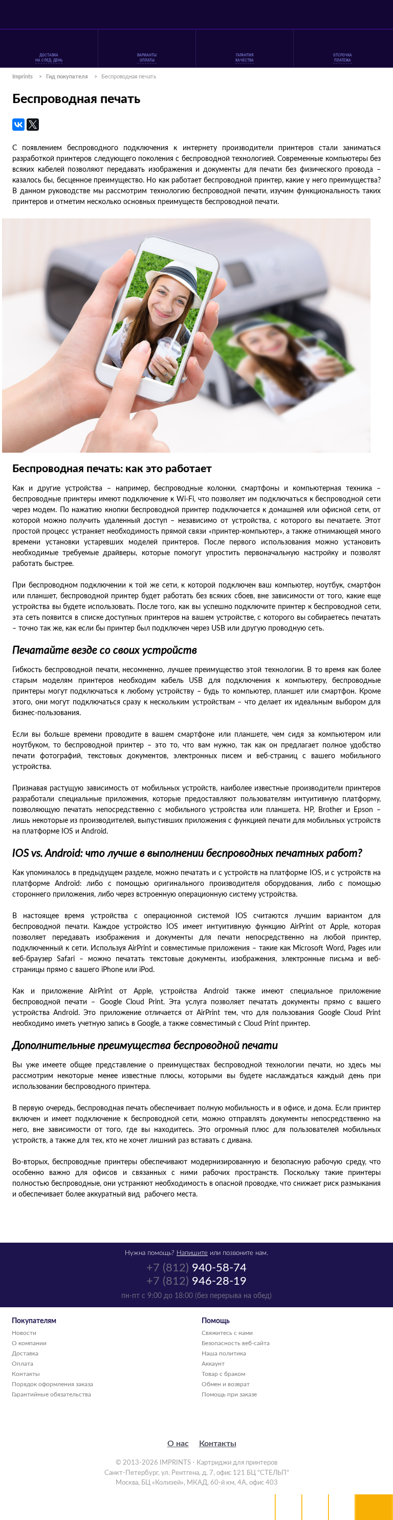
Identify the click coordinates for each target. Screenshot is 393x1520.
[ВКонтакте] (18, 124)
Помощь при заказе (229, 1394)
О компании (29, 1343)
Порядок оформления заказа (52, 1384)
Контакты (26, 1374)
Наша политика (224, 1353)
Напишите (192, 1253)
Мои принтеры (288, 1507)
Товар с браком (223, 1374)
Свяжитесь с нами (227, 1333)
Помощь (315, 1507)
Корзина (342, 1507)
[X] (33, 124)
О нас (178, 1444)
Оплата (22, 1364)
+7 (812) (196, 1267)
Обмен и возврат (226, 1384)
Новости (24, 1333)
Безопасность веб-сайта (236, 1343)
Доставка (25, 1353)
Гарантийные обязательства (51, 1394)
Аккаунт (213, 1364)
